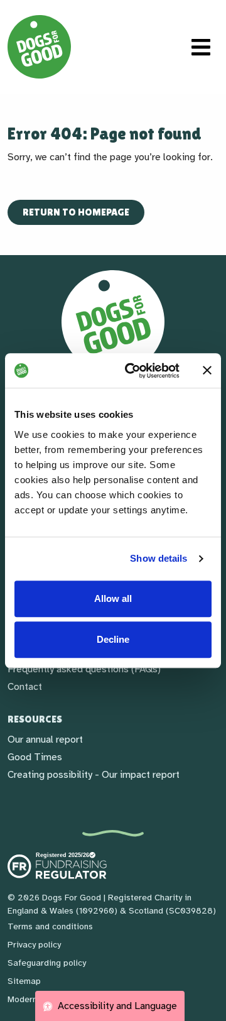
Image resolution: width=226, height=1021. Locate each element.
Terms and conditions (50, 926)
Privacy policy (34, 944)
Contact (25, 686)
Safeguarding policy (47, 963)
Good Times (35, 757)
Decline (113, 639)
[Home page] (39, 47)
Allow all (113, 598)
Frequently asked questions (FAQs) (84, 669)
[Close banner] (207, 370)
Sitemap (24, 981)
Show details (158, 558)
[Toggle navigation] (200, 47)
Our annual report (45, 739)
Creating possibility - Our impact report (94, 774)
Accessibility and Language (116, 1006)
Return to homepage (76, 212)
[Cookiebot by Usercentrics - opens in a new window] (132, 371)
